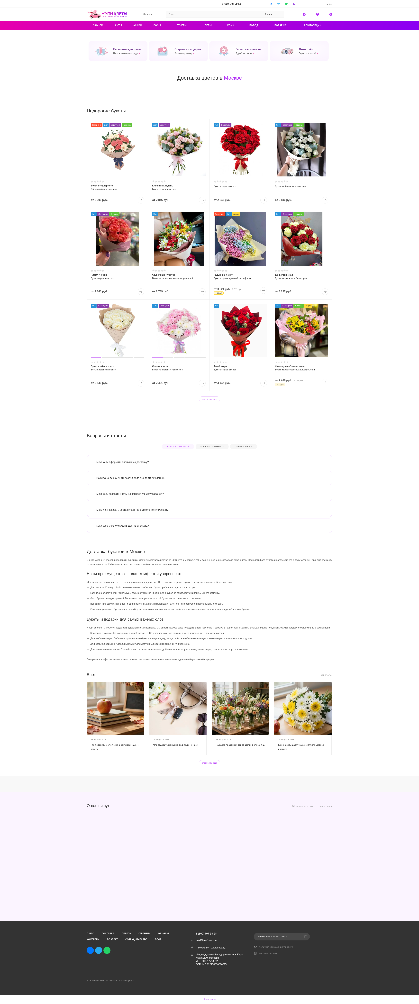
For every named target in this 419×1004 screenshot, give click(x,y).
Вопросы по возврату (212, 446)
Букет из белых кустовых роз (290, 186)
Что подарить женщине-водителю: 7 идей (175, 744)
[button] (118, 51)
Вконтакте (90, 950)
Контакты (93, 939)
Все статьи (326, 675)
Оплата (126, 933)
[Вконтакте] (271, 3)
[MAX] (294, 3)
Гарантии (144, 933)
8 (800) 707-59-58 (231, 3)
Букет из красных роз (225, 186)
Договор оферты (268, 953)
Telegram (98, 950)
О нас (90, 933)
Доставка (108, 933)
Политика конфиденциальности (276, 947)
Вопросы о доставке (178, 446)
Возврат (112, 939)
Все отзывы (326, 806)
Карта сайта (210, 999)
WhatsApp (287, 3)
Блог (158, 939)
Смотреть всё (209, 399)
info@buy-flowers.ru (206, 940)
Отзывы (163, 933)
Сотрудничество (136, 939)
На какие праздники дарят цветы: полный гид (240, 744)
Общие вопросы (243, 446)
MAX (115, 950)
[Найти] (280, 14)
